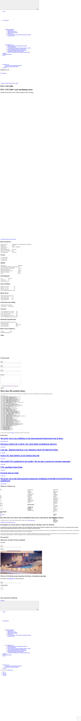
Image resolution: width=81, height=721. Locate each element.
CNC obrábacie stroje (9, 44)
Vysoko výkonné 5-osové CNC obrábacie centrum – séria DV (19, 47)
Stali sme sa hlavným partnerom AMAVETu (13, 65)
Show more (2, 514)
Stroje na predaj (6, 20)
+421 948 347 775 (11, 578)
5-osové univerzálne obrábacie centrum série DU (17, 48)
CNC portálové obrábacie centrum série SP (16, 51)
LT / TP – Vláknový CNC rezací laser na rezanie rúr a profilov (19, 34)
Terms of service (9, 239)
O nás (4, 11)
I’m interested (3, 239)
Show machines (3, 73)
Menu (37, 9)
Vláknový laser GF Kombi (13, 32)
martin (17, 83)
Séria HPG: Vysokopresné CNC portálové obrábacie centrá (19, 52)
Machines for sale (3, 522)
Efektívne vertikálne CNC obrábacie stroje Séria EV (17, 45)
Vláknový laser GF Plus (12, 31)
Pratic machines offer (11, 522)
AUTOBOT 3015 (11, 35)
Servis (4, 55)
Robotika (4, 53)
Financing (14, 239)
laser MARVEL (11, 30)
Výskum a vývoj (6, 64)
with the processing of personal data (11, 385)
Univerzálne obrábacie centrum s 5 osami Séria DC (17, 50)
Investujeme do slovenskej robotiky (11, 66)
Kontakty (4, 67)
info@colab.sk (10, 670)
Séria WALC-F (10, 33)
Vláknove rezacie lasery (9, 29)
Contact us (12, 432)
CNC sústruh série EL (12, 46)
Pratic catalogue (31, 520)
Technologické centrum (7, 54)
